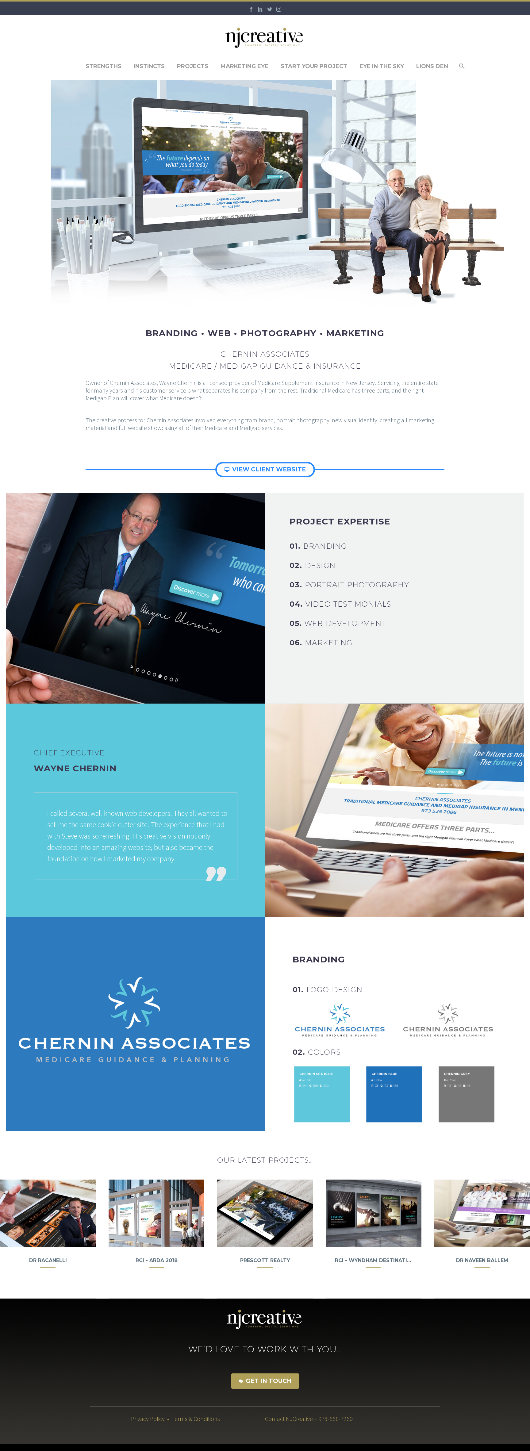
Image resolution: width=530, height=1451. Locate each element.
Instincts (149, 66)
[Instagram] (278, 9)
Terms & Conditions (195, 1418)
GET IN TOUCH (265, 1380)
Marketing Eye (244, 66)
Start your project (314, 66)
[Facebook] (251, 9)
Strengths (103, 66)
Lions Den (432, 66)
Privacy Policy (148, 1418)
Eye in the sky (381, 66)
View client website (265, 469)
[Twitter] (269, 9)
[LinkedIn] (260, 9)
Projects (192, 66)
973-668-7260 (337, 1418)
